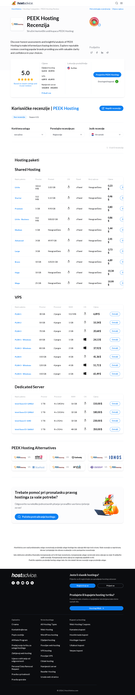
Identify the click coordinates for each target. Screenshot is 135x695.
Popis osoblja (18, 634)
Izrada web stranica (49, 677)
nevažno (18, 134)
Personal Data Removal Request (22, 667)
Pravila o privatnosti (21, 674)
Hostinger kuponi (77, 640)
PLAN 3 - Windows (23, 365)
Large (17, 251)
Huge (17, 273)
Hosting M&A (95, 608)
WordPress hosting (49, 634)
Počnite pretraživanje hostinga (38, 516)
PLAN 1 (18, 314)
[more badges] (99, 25)
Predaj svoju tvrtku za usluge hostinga (21, 646)
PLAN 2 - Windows (23, 348)
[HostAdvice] (22, 3)
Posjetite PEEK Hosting (107, 74)
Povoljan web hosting (50, 645)
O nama (15, 624)
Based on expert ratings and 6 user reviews (25, 84)
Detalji (115, 314)
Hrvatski (99, 134)
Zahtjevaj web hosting (22, 653)
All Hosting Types (49, 624)
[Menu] (121, 3)
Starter (18, 198)
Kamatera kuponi (77, 629)
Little (17, 187)
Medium (18, 230)
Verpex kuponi (76, 650)
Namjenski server (48, 666)
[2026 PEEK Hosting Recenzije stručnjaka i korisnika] (92, 52)
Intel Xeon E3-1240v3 (24, 412)
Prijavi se (110, 585)
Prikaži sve (46, 93)
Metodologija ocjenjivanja (100, 9)
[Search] (116, 3)
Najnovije (57, 134)
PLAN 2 (18, 323)
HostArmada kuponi (79, 634)
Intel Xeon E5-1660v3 (24, 429)
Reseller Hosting (48, 671)
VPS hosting (46, 650)
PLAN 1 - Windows (23, 340)
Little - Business (22, 219)
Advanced (19, 241)
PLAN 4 (18, 357)
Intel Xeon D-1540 (23, 421)
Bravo (17, 262)
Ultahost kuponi (77, 645)
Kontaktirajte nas (19, 629)
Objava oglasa (117, 9)
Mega (17, 283)
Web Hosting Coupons (80, 624)
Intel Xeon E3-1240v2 (24, 404)
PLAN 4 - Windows (23, 374)
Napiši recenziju (113, 108)
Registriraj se (82, 585)
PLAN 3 (18, 331)
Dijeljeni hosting (48, 640)
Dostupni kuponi (107, 81)
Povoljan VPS (47, 656)
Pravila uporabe (19, 679)
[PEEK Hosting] (17, 24)
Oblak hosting (47, 661)
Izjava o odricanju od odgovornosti (21, 659)
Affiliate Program (20, 640)
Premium (19, 209)
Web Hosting (47, 629)
